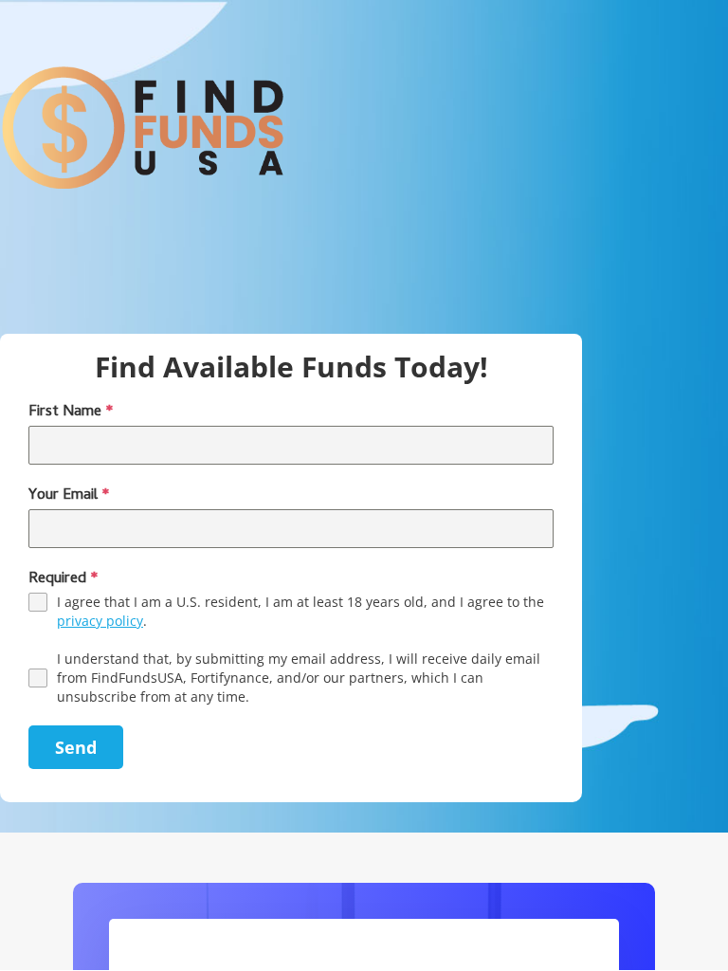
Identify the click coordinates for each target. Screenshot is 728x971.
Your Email (69, 496)
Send (76, 747)
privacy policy (100, 621)
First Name (71, 412)
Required (63, 579)
